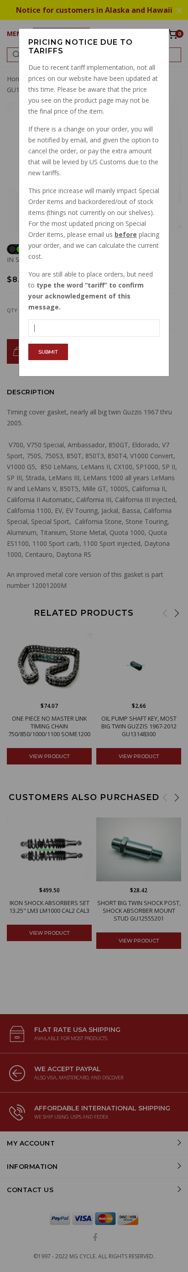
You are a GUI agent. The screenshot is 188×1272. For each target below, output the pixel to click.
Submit (48, 352)
